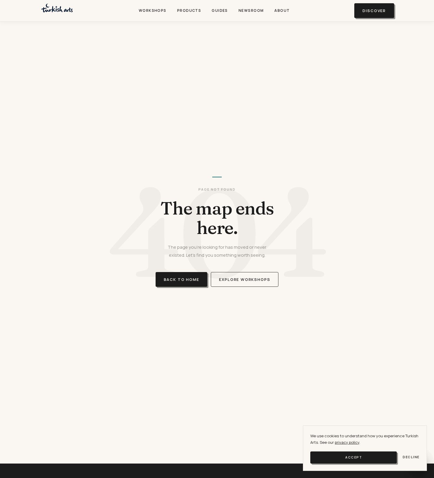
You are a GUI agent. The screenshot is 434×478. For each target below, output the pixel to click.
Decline (411, 457)
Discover (374, 10)
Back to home (181, 279)
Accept (353, 457)
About (282, 10)
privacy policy (347, 442)
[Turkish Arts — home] (57, 10)
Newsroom (251, 10)
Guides (220, 10)
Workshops (153, 10)
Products (189, 10)
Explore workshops (244, 279)
